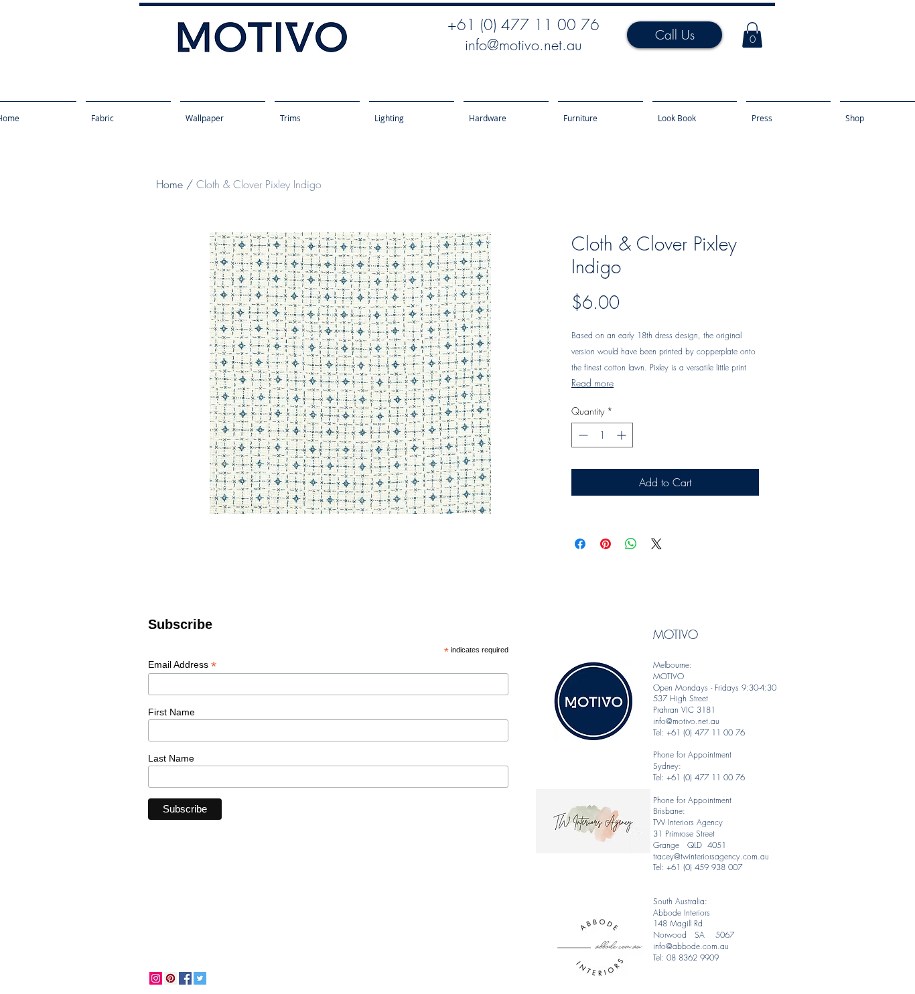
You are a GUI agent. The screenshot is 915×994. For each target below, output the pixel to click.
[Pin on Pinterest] (605, 544)
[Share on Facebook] (580, 544)
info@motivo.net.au (523, 45)
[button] (752, 35)
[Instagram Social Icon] (155, 978)
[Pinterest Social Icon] (170, 978)
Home (169, 184)
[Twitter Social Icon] (200, 978)
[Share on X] (656, 544)
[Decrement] (581, 435)
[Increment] (622, 435)
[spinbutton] (602, 435)
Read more (592, 382)
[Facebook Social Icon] (185, 978)
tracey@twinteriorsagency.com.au (711, 856)
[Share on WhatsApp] (631, 544)
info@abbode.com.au (691, 946)
